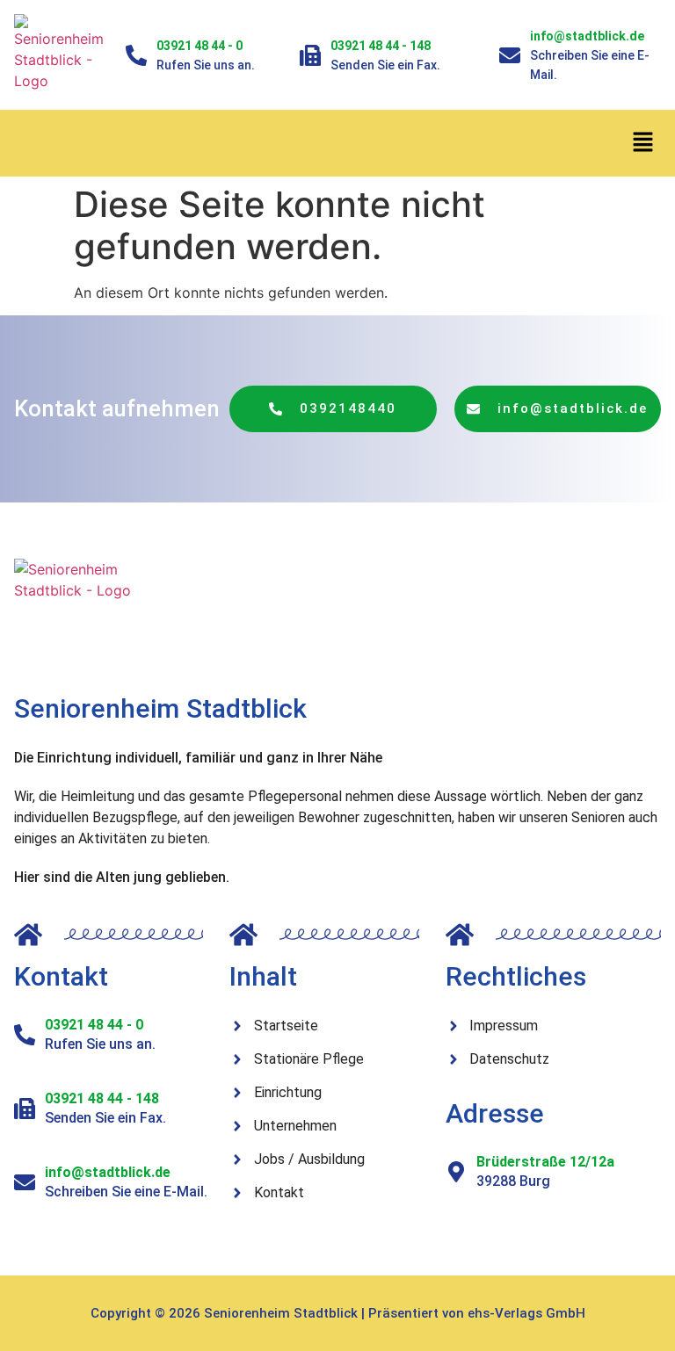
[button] (643, 143)
